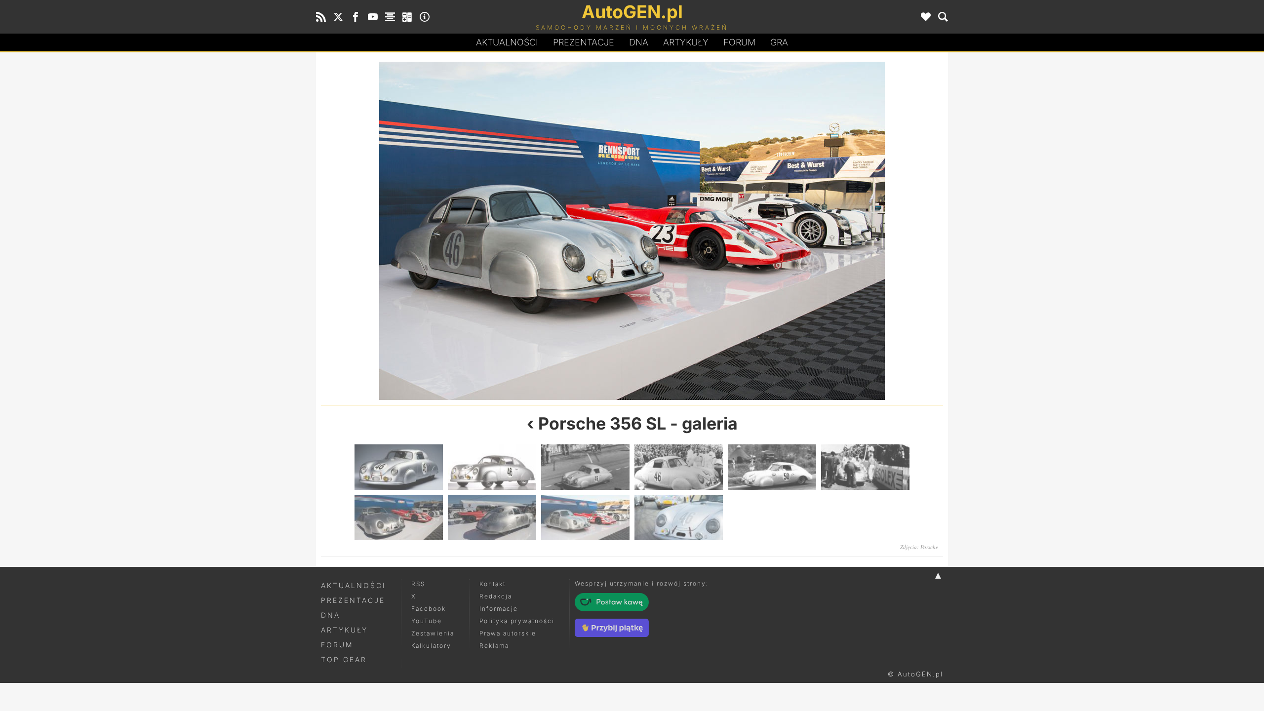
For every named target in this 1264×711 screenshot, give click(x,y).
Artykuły (686, 42)
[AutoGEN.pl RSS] (321, 17)
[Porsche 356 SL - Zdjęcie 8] (476, 231)
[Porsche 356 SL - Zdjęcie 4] (678, 467)
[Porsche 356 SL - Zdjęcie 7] (399, 517)
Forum (739, 42)
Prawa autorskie (507, 633)
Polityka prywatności (516, 621)
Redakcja (495, 596)
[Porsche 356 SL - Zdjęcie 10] (787, 231)
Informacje (498, 608)
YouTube (426, 621)
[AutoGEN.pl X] (338, 17)
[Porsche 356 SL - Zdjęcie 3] (585, 467)
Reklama (494, 645)
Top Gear (344, 659)
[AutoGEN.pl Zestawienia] (390, 17)
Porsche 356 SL (602, 423)
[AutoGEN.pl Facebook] (355, 17)
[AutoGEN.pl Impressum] (425, 17)
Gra (779, 42)
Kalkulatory (431, 645)
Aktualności (507, 42)
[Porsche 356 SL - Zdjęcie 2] (492, 467)
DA (638, 42)
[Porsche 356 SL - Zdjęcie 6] (865, 467)
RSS (418, 584)
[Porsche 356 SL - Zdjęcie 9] (585, 517)
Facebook (428, 608)
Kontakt (492, 584)
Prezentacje (583, 42)
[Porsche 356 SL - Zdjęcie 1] (399, 467)
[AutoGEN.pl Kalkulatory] (407, 17)
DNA (330, 615)
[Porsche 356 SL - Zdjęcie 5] (772, 467)
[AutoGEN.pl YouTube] (373, 17)
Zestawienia (432, 633)
